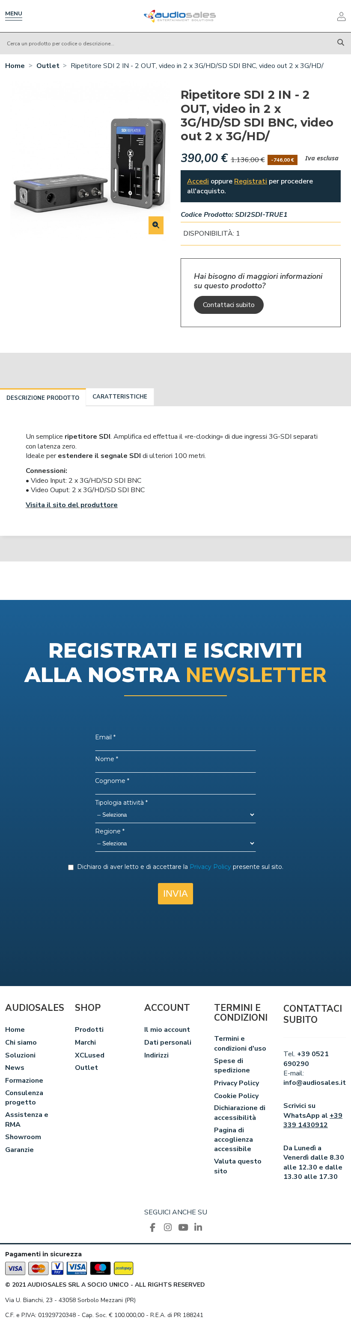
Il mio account (167, 1029)
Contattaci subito (229, 305)
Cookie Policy (236, 1096)
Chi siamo (21, 1042)
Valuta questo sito (238, 1166)
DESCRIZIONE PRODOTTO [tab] (42, 398)
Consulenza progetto (24, 1097)
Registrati (250, 181)
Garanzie (19, 1150)
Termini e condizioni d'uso (240, 1043)
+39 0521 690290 (306, 1058)
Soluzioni (20, 1055)
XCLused (89, 1055)
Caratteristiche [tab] (119, 397)
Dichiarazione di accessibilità (239, 1112)
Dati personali (167, 1042)
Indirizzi (156, 1055)
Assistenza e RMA (26, 1119)
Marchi (85, 1042)
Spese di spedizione (232, 1065)
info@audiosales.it (314, 1082)
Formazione (24, 1080)
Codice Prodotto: (207, 214)
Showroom (23, 1137)
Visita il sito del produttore (72, 505)
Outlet (86, 1067)
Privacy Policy (236, 1083)
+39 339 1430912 (312, 1120)
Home (15, 1029)
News (14, 1067)
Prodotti (89, 1029)
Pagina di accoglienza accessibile (233, 1139)
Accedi (198, 181)
